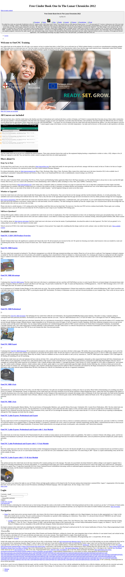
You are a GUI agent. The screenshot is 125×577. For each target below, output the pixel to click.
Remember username (9, 498)
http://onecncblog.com (42, 166)
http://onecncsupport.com (28, 171)
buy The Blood (117, 548)
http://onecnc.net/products (8, 199)
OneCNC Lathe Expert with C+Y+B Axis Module (19, 457)
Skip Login (4, 486)
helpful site (86, 545)
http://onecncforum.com (24, 184)
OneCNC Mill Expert (9, 344)
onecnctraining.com (20, 549)
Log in (6, 35)
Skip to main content (7, 10)
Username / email (6, 494)
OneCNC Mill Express (9, 248)
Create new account (6, 501)
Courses (10, 520)
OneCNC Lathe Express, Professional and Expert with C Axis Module (27, 429)
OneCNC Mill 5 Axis (8, 402)
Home (6, 514)
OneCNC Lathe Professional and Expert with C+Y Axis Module (25, 443)
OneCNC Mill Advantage (10, 275)
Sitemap (6, 569)
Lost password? (5, 503)
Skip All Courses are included (9, 111)
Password (3, 496)
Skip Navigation (115, 506)
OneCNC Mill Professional (11, 309)
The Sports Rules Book (72, 548)
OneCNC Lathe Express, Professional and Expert (19, 415)
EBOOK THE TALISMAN (59, 549)
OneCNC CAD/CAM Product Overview (16, 236)
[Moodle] (5, 532)
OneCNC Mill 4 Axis (8, 384)
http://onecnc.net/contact (22, 221)
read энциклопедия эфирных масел (70, 541)
